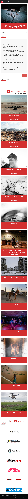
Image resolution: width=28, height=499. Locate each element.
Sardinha (14, 223)
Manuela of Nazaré (14, 169)
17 (2, 423)
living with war (14, 385)
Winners (24, 91)
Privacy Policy (17, 497)
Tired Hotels (14, 331)
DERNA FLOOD (14, 143)
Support (14, 495)
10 (8, 421)
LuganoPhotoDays (9, 2)
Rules (24, 75)
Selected (13, 91)
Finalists (18, 91)
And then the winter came (14, 277)
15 (20, 421)
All (8, 91)
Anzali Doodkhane (14, 358)
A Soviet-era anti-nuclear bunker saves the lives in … (14, 251)
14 (18, 421)
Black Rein (14, 304)
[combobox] (14, 32)
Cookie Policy (24, 497)
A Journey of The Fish (14, 196)
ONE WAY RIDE (14, 115)
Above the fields (14, 412)
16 (23, 421)
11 (10, 421)
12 (13, 421)
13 (15, 421)
